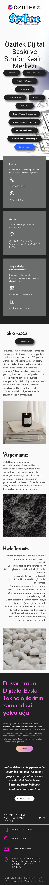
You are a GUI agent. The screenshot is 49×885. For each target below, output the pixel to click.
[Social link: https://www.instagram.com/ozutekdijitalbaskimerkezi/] (39, 818)
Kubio (41, 881)
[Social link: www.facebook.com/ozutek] (43, 818)
